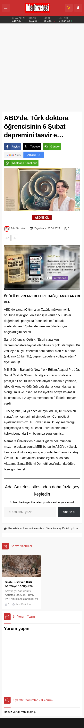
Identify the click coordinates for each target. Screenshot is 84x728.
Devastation (14, 528)
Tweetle (35, 146)
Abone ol (69, 512)
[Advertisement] (42, 68)
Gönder (55, 146)
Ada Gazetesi (18, 228)
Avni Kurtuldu (23, 604)
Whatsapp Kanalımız (24, 162)
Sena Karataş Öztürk (58, 528)
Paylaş (16, 146)
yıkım (74, 528)
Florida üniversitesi (33, 528)
